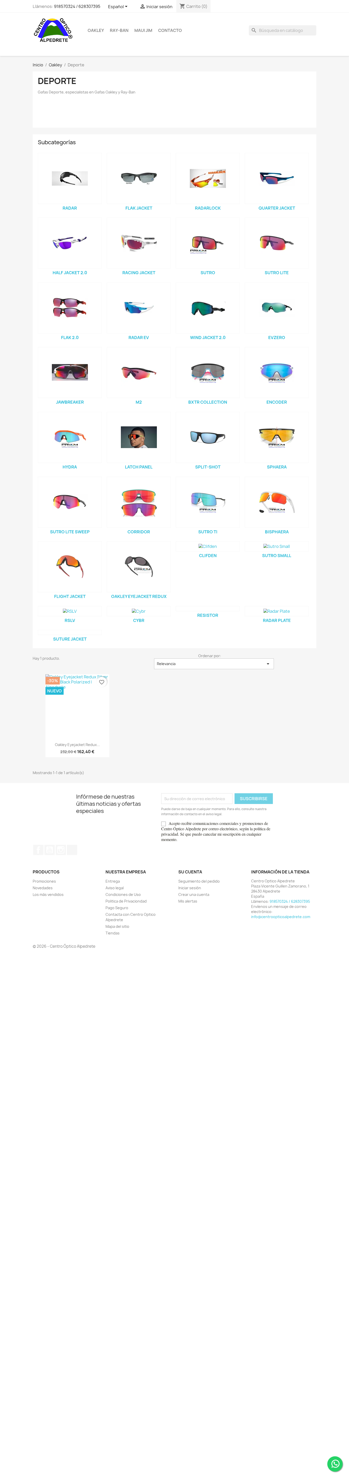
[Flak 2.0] (70, 307)
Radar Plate (277, 620)
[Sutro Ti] (208, 502)
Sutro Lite (277, 272)
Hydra (70, 467)
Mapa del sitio (117, 926)
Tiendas (113, 933)
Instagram (61, 850)
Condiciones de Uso (123, 894)
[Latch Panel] (139, 437)
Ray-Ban (119, 30)
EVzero (276, 337)
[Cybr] (139, 611)
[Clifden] (208, 546)
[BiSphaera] (277, 502)
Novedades (43, 887)
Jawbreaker (70, 402)
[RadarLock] (208, 178)
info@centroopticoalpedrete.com (280, 916)
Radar (70, 208)
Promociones (44, 881)
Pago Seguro (117, 907)
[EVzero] (277, 307)
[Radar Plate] (277, 611)
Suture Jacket (70, 639)
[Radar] (70, 178)
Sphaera (277, 467)
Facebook (38, 850)
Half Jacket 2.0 (70, 272)
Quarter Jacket (277, 208)
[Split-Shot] (208, 437)
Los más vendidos (48, 894)
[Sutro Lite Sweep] (70, 502)
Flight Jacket (70, 596)
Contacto (170, 30)
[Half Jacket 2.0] (70, 243)
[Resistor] (208, 608)
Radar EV (139, 337)
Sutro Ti (207, 532)
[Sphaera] (277, 437)
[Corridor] (139, 502)
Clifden (208, 555)
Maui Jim (143, 30)
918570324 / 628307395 (77, 6)
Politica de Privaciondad (126, 901)
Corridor (138, 532)
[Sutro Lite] (277, 243)
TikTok (72, 850)
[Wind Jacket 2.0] (208, 307)
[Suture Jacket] (70, 632)
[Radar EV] (139, 307)
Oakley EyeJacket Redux (139, 596)
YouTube (49, 850)
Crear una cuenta (193, 894)
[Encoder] (277, 372)
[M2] (139, 372)
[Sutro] (208, 243)
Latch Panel (139, 467)
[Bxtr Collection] (208, 372)
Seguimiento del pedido (199, 881)
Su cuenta (190, 872)
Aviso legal (115, 887)
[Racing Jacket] (139, 243)
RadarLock (208, 208)
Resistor (207, 615)
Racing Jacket (138, 272)
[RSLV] (70, 611)
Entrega (113, 881)
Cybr (138, 620)
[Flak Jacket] (139, 178)
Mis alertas (187, 901)
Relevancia (214, 664)
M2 (139, 402)
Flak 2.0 (70, 337)
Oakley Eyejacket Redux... (77, 744)
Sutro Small (276, 555)
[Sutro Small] (277, 546)
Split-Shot (207, 467)
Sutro (208, 272)
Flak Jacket (138, 208)
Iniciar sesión (189, 887)
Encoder (276, 402)
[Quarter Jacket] (277, 178)
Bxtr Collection (207, 402)
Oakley (96, 30)
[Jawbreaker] (70, 372)
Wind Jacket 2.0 (208, 337)
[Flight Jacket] (70, 566)
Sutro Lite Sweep (70, 532)
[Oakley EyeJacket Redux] (139, 566)
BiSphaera (277, 532)
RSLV (70, 620)
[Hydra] (70, 437)
